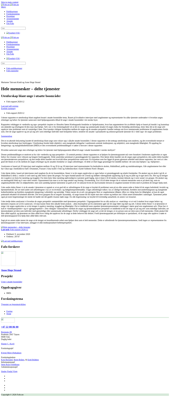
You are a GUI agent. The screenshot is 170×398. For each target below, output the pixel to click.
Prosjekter (10, 16)
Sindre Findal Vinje (9, 371)
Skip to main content (9, 2)
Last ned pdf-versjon (9, 106)
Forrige (9, 311)
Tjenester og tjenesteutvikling (13, 304)
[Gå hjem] (10, 4)
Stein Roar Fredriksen (10, 364)
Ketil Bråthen (33, 360)
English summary (8, 108)
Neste (8, 314)
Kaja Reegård (7, 360)
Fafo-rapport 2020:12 (14, 229)
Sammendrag (6, 136)
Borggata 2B (6, 332)
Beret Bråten (19, 360)
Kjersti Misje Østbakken (11, 353)
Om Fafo (10, 23)
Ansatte (9, 21)
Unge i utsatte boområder (11, 282)
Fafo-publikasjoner (14, 68)
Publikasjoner (12, 11)
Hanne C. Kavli (7, 344)
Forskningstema (13, 14)
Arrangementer (12, 19)
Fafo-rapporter (12, 71)
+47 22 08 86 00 (9, 326)
